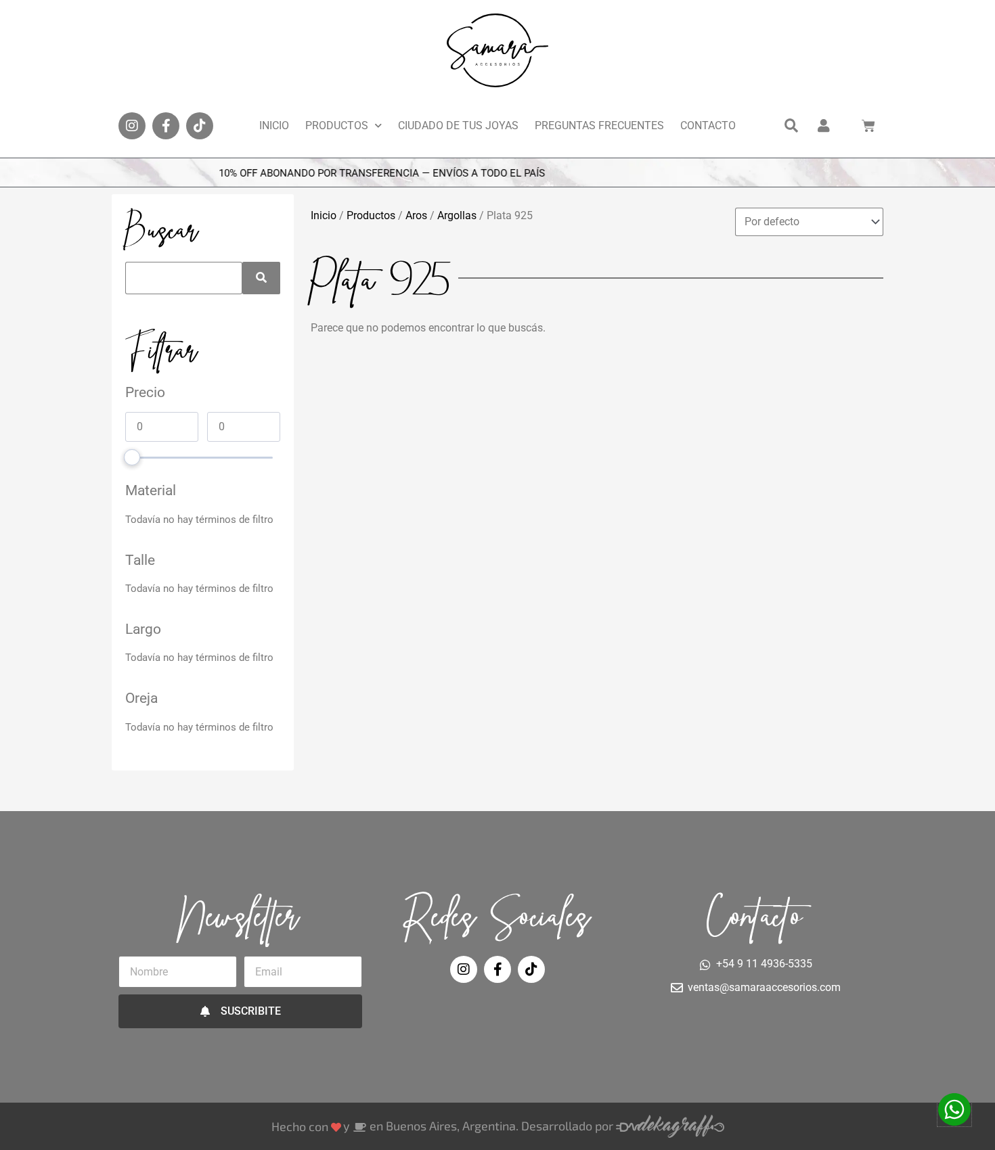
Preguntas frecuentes (599, 125)
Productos (336, 125)
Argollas (457, 215)
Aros (416, 215)
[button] (791, 126)
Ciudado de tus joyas (458, 125)
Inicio (274, 125)
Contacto (708, 125)
